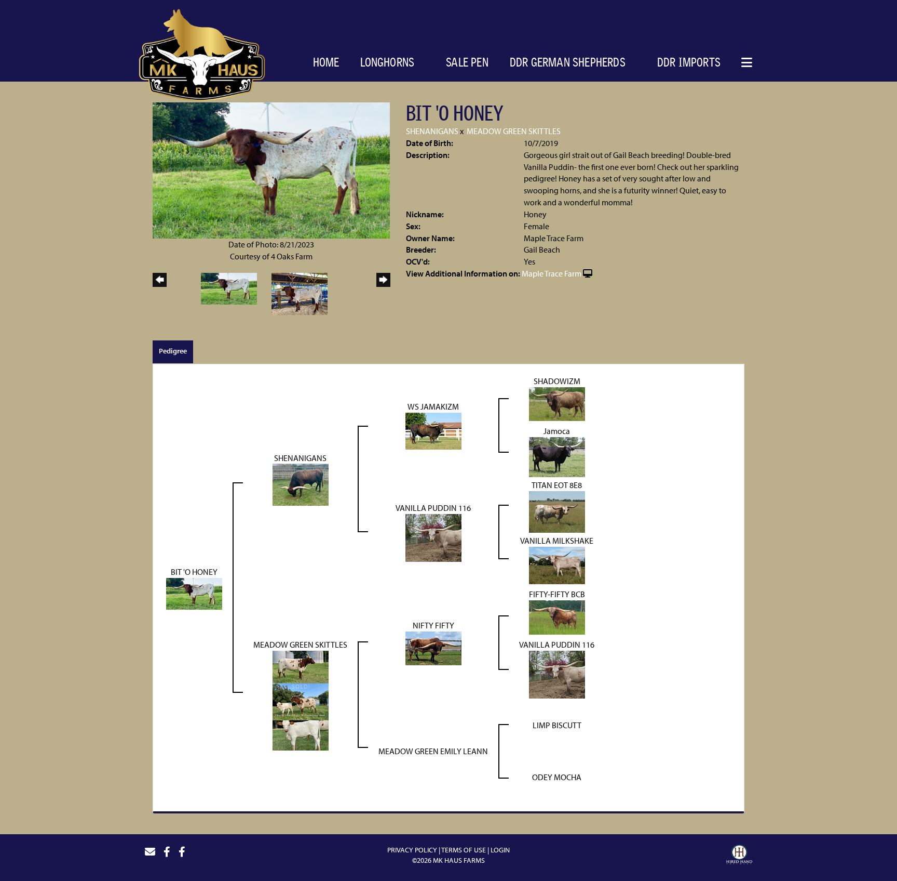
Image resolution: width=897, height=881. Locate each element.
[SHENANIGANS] (301, 484)
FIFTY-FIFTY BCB (557, 594)
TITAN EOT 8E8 (557, 485)
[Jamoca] (557, 456)
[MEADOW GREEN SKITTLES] (301, 699)
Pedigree (173, 351)
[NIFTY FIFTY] (433, 647)
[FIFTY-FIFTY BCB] (557, 616)
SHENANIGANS (432, 131)
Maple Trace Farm (551, 273)
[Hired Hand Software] (739, 856)
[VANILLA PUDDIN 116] (433, 537)
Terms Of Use (463, 849)
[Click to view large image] (271, 169)
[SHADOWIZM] (557, 403)
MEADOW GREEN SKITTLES (514, 131)
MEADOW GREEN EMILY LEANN (433, 751)
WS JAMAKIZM (433, 406)
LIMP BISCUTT (557, 725)
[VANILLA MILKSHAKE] (557, 564)
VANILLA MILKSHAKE (556, 540)
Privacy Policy (412, 849)
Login (500, 849)
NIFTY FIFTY (433, 625)
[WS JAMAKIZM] (433, 430)
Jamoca (556, 431)
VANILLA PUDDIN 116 (433, 508)
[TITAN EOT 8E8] (557, 511)
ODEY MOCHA (556, 777)
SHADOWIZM (557, 381)
